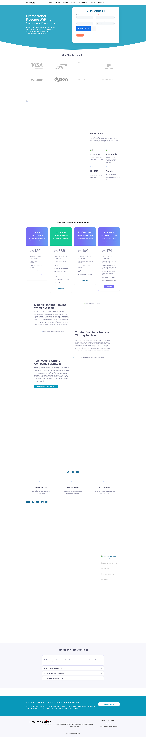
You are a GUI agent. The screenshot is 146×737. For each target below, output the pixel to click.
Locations (65, 2)
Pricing (73, 2)
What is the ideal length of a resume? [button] (54, 673)
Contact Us (100, 2)
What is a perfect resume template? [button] (54, 678)
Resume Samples (82, 2)
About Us (92, 2)
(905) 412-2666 (73, 708)
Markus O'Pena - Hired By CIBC (74, 575)
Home (50, 2)
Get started (37, 276)
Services (57, 2)
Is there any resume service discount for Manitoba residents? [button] (61, 657)
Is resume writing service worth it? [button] (53, 668)
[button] (46, 386)
